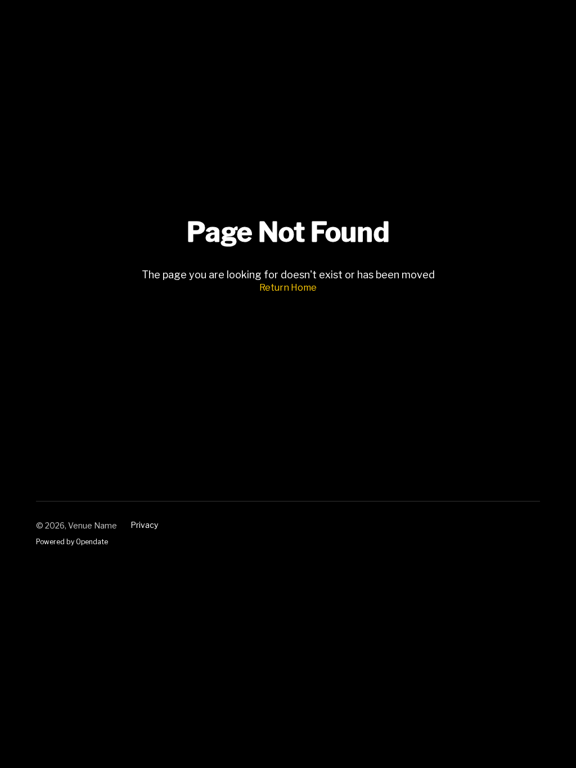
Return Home (288, 287)
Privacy (144, 525)
